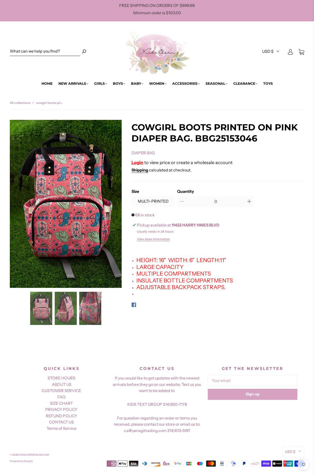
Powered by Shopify (21, 461)
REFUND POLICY (61, 415)
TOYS (268, 84)
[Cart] (301, 51)
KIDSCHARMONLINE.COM (34, 454)
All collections (20, 103)
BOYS (118, 84)
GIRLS (99, 84)
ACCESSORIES (184, 84)
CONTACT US (61, 421)
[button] (21, 205)
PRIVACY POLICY (61, 409)
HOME (46, 84)
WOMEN (156, 84)
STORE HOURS (61, 378)
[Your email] (252, 380)
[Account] (290, 51)
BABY (136, 84)
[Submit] (84, 51)
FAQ (61, 396)
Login (137, 162)
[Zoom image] (65, 205)
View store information (153, 239)
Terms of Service (62, 428)
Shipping (139, 170)
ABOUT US (61, 384)
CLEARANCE (244, 84)
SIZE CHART (61, 403)
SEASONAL (215, 84)
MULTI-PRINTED (153, 201)
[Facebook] (134, 304)
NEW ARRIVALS (72, 84)
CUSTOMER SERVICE (61, 390)
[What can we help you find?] (45, 51)
